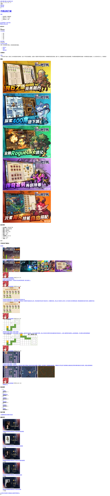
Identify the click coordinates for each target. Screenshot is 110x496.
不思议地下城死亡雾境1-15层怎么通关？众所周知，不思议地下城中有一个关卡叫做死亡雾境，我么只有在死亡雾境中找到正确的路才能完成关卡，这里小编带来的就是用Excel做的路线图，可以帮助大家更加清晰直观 (46, 333)
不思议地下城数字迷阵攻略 (8, 259)
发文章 (2, 6)
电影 (3, 1)
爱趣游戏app (5, 394)
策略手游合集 (10, 414)
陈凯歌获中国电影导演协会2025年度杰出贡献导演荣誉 (14, 460)
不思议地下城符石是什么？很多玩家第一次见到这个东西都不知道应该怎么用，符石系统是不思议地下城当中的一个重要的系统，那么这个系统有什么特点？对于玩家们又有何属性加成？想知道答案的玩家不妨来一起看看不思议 (48, 300)
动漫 (10, 1)
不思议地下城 (5, 11)
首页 (1, 1)
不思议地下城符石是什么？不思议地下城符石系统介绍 (14, 299)
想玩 (3, 41)
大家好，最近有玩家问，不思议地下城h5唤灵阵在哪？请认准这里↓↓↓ (17, 280)
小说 (7, 1)
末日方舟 (4, 401)
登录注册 (2, 5)
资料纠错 (4, 50)
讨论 (1, 55)
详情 (4, 48)
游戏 (5, 1)
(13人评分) (2, 31)
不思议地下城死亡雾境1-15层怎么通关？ (11, 331)
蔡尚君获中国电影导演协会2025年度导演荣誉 (12, 489)
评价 (2, 24)
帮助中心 (18, 493)
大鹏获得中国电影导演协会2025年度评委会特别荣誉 (13, 431)
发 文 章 (6, 24)
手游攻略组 (11, 277)
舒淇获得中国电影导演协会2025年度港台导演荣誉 (13, 445)
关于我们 (2, 493)
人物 (12, 1)
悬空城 (4, 408)
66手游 (4, 390)
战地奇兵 (4, 397)
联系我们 (6, 493)
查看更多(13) (5, 384)
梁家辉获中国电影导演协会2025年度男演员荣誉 (12, 474)
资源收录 (10, 493)
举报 (1, 14)
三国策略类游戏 (3, 414)
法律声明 (14, 493)
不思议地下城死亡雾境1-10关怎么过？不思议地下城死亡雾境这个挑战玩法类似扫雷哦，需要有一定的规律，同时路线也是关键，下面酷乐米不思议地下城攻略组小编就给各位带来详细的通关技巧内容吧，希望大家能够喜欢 (47, 365)
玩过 (1, 41)
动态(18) (4, 47)
